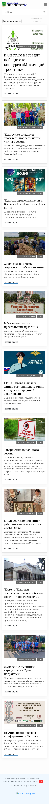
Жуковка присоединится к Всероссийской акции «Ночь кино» (24, 204)
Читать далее (11, 93)
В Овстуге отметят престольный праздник (21, 325)
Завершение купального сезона (21, 451)
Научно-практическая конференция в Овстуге (21, 734)
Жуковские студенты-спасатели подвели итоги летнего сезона (22, 138)
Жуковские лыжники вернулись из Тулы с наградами (19, 670)
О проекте (16, 785)
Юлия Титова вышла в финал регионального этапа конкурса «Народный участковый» (24, 388)
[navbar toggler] (45, 4)
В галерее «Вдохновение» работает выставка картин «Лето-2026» (23, 524)
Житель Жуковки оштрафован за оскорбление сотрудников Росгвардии (24, 593)
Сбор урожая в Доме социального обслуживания (24, 265)
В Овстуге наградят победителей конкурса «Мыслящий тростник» (24, 62)
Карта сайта (30, 785)
